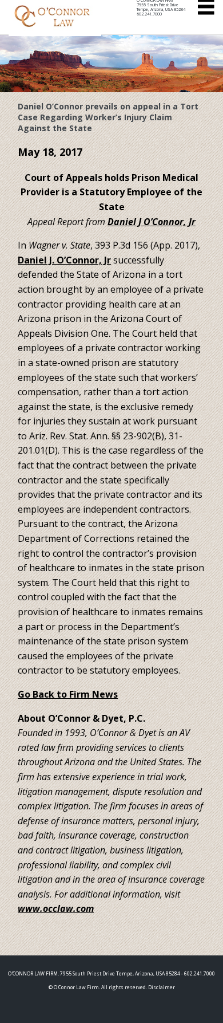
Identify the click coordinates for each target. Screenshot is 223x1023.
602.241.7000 (149, 14)
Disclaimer (161, 987)
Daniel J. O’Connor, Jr (64, 260)
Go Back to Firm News (68, 694)
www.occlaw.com (56, 908)
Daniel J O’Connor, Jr (151, 221)
